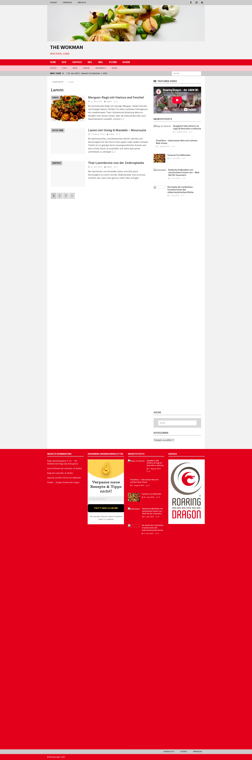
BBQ (90, 62)
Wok (64, 62)
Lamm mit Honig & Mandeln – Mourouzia (117, 130)
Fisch (64, 68)
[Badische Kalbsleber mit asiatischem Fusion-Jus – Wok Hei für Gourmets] (160, 170)
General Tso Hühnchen (179, 155)
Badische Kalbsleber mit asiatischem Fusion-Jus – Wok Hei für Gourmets (183, 172)
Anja (49, 478)
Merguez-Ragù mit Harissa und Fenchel (116, 97)
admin (109, 101)
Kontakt (53, 2)
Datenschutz (168, 752)
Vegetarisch (100, 68)
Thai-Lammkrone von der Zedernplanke (116, 163)
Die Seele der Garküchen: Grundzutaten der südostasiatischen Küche (180, 189)
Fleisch (53, 68)
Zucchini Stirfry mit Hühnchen (68, 478)
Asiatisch (77, 62)
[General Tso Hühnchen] (159, 158)
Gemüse (86, 68)
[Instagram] (196, 2)
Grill (100, 62)
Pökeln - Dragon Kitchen (58, 482)
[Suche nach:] (186, 73)
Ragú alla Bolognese (68, 464)
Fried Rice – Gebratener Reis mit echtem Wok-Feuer (176, 142)
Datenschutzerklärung (106, 522)
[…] (122, 119)
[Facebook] (190, 2)
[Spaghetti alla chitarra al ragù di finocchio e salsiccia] (162, 126)
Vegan (114, 68)
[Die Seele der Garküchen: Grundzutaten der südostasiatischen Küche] (159, 295)
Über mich (82, 2)
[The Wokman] (126, 39)
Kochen (113, 62)
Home (53, 62)
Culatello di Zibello (73, 468)
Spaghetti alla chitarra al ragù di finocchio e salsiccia (187, 127)
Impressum (67, 2)
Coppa (76, 482)
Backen (126, 62)
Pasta (75, 68)
